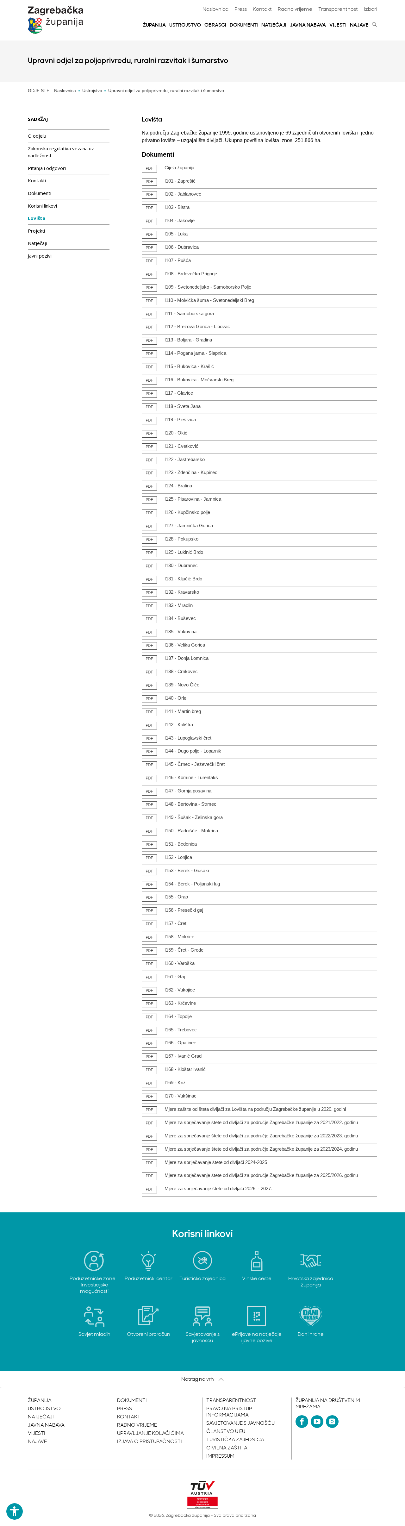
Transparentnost (338, 9)
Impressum (220, 1456)
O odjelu (37, 136)
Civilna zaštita (226, 1448)
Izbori (370, 9)
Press (240, 9)
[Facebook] (302, 1421)
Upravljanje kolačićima (150, 1433)
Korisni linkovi (42, 206)
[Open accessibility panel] (14, 1511)
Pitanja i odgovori (47, 168)
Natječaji (273, 25)
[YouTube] (317, 1421)
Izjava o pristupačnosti (149, 1441)
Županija (154, 25)
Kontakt (262, 9)
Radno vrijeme (295, 9)
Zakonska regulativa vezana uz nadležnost (61, 152)
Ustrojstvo (185, 25)
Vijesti (337, 25)
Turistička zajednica (235, 1439)
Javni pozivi (40, 256)
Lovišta (36, 218)
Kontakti (37, 180)
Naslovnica (215, 9)
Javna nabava (308, 25)
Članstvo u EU (225, 1431)
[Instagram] (332, 1421)
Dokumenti (244, 25)
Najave (359, 25)
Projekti (36, 231)
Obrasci (215, 25)
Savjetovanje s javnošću (240, 1423)
